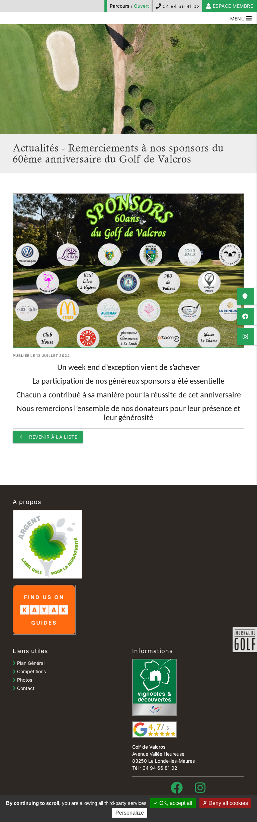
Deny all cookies (227, 803)
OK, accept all (175, 803)
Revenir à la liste (47, 437)
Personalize (129, 813)
